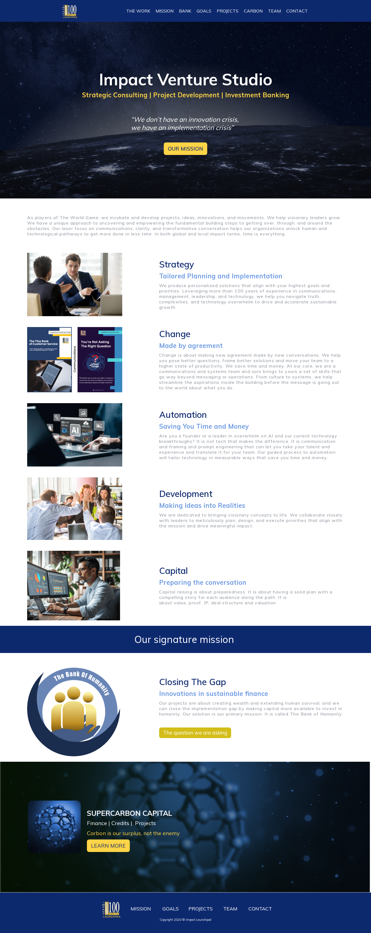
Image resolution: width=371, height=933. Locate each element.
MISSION (165, 11)
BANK (185, 11)
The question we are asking (195, 732)
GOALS (204, 11)
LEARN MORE (108, 845)
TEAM (274, 11)
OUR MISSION (185, 148)
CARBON (253, 11)
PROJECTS (227, 11)
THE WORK (138, 11)
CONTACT (297, 11)
